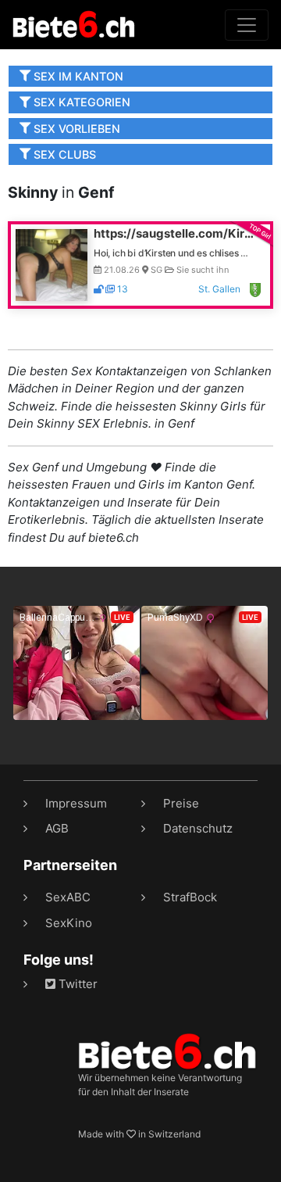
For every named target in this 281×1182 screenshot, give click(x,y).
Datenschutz (198, 828)
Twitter (76, 983)
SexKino (68, 922)
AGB (57, 828)
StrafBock (190, 897)
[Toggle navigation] (247, 25)
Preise (181, 803)
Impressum (76, 803)
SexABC (68, 897)
